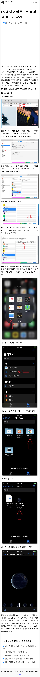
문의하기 (20, 674)
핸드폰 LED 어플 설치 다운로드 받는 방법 (20, 662)
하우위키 (7, 2)
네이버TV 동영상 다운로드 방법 (16, 652)
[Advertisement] (20, 45)
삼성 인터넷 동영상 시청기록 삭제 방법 (19, 659)
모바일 (3, 23)
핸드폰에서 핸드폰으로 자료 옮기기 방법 (19, 655)
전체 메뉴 (34, 2)
